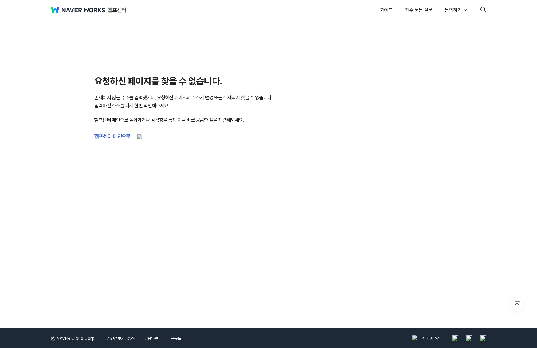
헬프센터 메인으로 (112, 136)
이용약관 (151, 338)
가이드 (386, 10)
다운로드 (174, 338)
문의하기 (453, 10)
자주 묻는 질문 (418, 10)
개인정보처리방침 (121, 338)
